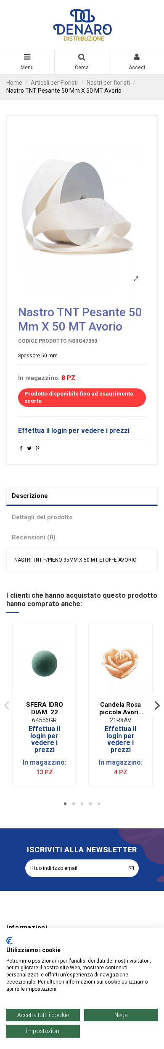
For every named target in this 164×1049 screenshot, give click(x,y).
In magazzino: (39, 378)
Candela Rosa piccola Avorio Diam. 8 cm (120, 708)
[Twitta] (29, 448)
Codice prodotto (42, 341)
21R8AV (121, 720)
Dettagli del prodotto (42, 517)
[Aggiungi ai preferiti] (39, 695)
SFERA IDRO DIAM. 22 (44, 708)
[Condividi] (21, 448)
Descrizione (30, 496)
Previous (6, 705)
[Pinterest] (38, 448)
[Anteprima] (50, 695)
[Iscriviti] (131, 868)
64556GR (44, 720)
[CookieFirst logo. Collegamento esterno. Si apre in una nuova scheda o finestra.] (9, 941)
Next (157, 705)
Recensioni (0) (34, 537)
